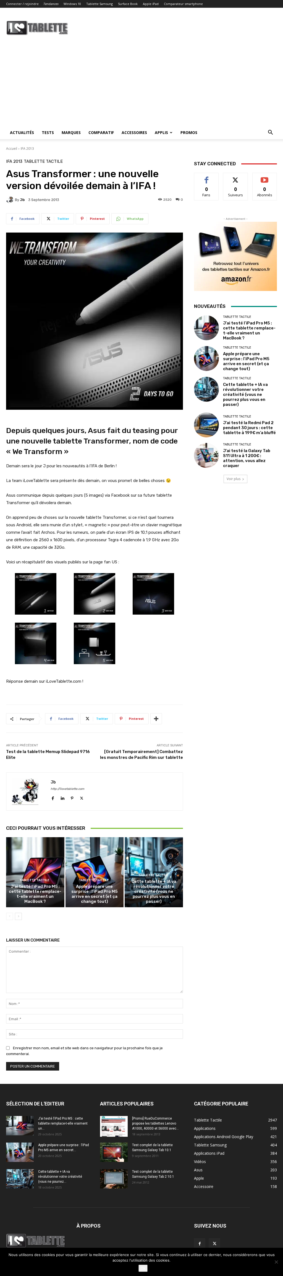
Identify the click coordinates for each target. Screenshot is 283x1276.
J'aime (206, 177)
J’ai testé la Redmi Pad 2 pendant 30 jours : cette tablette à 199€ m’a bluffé (249, 427)
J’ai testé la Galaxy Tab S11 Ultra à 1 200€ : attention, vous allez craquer (246, 458)
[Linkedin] (62, 797)
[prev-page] (9, 916)
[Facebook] (53, 797)
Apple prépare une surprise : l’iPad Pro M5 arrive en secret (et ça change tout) (94, 894)
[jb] (10, 199)
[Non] (276, 1262)
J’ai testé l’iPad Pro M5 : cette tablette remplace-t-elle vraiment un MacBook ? (35, 894)
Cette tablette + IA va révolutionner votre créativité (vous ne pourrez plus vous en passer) (154, 891)
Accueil (11, 148)
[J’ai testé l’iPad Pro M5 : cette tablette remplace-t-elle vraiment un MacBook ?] (35, 872)
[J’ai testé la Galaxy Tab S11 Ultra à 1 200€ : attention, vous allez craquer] (206, 455)
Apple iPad (151, 4)
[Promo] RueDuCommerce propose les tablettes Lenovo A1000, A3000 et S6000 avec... (155, 1123)
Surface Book (128, 4)
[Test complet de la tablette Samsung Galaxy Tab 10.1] (114, 1152)
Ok (143, 1268)
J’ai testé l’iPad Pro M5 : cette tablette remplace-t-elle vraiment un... (63, 1123)
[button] (270, 133)
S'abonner (265, 177)
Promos (188, 132)
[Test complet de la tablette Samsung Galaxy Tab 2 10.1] (114, 1179)
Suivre (235, 177)
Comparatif (101, 132)
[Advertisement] (141, 84)
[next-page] (18, 916)
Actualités (22, 132)
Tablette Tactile (43, 161)
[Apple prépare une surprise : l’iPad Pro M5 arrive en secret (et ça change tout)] (94, 872)
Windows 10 (72, 4)
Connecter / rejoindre (22, 4)
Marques (71, 132)
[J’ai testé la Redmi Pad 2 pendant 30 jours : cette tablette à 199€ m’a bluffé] (206, 425)
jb (22, 200)
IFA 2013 (27, 148)
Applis (161, 132)
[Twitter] (82, 797)
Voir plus (233, 478)
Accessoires (134, 132)
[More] (156, 718)
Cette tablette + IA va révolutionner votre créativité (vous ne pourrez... (60, 1177)
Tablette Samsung (99, 4)
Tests (48, 132)
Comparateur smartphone (183, 4)
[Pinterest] (72, 797)
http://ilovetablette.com (67, 788)
